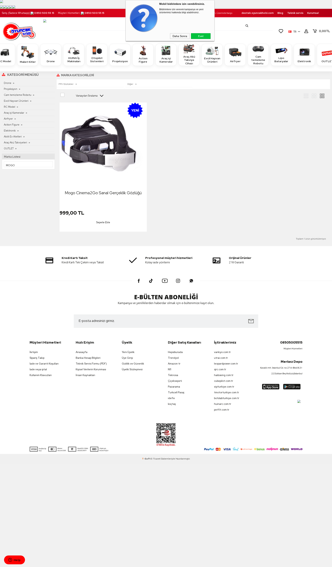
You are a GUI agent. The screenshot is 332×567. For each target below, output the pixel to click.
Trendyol (173, 358)
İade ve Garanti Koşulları (44, 363)
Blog (280, 13)
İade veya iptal (38, 369)
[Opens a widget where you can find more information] (14, 560)
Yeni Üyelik (128, 352)
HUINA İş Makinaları (73, 59)
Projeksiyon (120, 61)
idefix (171, 398)
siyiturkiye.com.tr (224, 386)
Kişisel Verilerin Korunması (91, 369)
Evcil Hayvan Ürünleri (212, 60)
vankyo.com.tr (222, 352)
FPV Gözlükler (66, 84)
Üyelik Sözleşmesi (132, 369)
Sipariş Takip (37, 358)
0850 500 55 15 (44, 13)
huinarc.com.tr (222, 404)
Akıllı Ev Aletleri (13, 136)
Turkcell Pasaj (176, 392)
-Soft (146, 458)
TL (324, 31)
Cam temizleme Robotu (258, 60)
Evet (200, 36)
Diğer (130, 84)
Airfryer (235, 61)
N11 (169, 369)
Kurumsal (313, 13)
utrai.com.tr (221, 358)
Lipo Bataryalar (281, 59)
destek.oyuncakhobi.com (258, 13)
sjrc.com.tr (220, 369)
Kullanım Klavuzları (41, 375)
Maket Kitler (28, 62)
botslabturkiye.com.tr (226, 398)
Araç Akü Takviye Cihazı (189, 60)
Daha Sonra (180, 36)
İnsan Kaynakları (85, 375)
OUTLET (9, 148)
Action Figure (143, 60)
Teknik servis (295, 13)
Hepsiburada (175, 352)
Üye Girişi (127, 358)
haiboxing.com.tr (223, 375)
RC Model (9, 106)
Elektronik (304, 61)
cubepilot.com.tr (223, 381)
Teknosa (173, 375)
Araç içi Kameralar (166, 60)
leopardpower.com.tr (226, 363)
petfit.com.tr (221, 409)
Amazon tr (174, 363)
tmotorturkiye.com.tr (226, 392)
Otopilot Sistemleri (97, 59)
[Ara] (246, 25)
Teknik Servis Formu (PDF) (91, 363)
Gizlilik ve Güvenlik (133, 363)
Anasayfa (81, 352)
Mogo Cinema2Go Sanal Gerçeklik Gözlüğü (103, 192)
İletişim (34, 352)
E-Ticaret (155, 458)
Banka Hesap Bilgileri (88, 358)
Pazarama (174, 386)
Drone (51, 61)
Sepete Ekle (103, 222)
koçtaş (172, 404)
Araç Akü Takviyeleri (15, 142)
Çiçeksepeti (175, 381)
